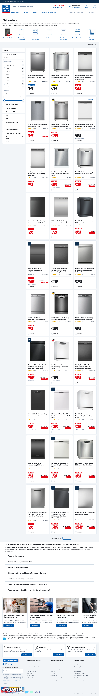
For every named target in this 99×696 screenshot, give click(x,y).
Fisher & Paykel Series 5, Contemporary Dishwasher (59, 222)
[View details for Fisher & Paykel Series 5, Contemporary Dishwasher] (61, 206)
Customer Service (79, 660)
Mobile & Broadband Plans (33, 667)
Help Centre (77, 664)
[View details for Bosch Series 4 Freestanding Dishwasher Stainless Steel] (85, 449)
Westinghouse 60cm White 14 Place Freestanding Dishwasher (85, 125)
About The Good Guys (57, 660)
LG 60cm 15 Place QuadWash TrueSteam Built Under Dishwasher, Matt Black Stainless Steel (60, 515)
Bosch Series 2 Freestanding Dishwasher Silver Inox (60, 76)
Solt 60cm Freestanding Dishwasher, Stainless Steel (36, 76)
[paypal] (27, 692)
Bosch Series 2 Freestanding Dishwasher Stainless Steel (84, 173)
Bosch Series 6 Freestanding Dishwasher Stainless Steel (60, 125)
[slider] (4, 100)
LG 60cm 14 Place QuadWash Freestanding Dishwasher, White (60, 465)
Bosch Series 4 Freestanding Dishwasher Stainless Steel (84, 464)
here (23, 1)
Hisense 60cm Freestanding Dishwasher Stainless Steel (84, 318)
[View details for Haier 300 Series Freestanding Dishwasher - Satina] (38, 110)
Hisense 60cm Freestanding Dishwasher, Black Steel (36, 222)
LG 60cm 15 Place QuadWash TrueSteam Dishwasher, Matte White (60, 416)
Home (3, 17)
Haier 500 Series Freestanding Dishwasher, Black (37, 415)
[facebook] (3, 664)
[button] (15, 621)
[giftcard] (39, 692)
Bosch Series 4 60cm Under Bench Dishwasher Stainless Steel (60, 173)
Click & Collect (77, 669)
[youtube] (11, 664)
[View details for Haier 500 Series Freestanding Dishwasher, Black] (38, 400)
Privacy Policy (16, 680)
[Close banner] (23, 688)
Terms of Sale (85, 693)
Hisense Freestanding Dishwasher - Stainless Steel (36, 318)
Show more (6, 90)
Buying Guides (30, 675)
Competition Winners (79, 673)
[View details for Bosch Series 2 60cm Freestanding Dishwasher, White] (85, 400)
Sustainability (54, 675)
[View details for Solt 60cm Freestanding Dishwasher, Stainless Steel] (38, 61)
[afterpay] (31, 692)
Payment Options (31, 671)
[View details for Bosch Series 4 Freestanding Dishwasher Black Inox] (85, 206)
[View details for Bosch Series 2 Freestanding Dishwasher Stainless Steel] (85, 157)
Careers (52, 667)
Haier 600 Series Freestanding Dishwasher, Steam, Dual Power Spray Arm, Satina (37, 514)
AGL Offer (53, 673)
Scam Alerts (77, 677)
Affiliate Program (55, 680)
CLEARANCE (72, 12)
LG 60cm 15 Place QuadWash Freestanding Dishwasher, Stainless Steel (84, 270)
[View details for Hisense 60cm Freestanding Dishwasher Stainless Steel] (85, 303)
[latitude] (36, 692)
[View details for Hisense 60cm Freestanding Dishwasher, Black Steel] (38, 206)
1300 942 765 (57, 7)
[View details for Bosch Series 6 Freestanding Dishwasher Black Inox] (61, 303)
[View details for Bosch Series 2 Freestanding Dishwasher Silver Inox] (61, 61)
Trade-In (53, 671)
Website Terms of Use (7, 680)
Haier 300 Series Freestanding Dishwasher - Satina (37, 125)
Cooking (8, 17)
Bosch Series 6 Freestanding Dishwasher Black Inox (60, 318)
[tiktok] (9, 664)
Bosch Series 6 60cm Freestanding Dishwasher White (59, 366)
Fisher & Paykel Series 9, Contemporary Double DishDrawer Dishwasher (35, 270)
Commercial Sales (78, 680)
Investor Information (56, 677)
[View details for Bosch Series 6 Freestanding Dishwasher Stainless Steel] (61, 110)
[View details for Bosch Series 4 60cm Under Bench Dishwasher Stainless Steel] (61, 157)
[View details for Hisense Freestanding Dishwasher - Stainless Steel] (38, 303)
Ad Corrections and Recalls (81, 675)
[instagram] (6, 664)
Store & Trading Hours (32, 664)
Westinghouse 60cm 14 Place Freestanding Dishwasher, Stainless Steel (84, 77)
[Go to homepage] (6, 9)
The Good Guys (54, 664)
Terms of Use (94, 693)
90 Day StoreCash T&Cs (25, 639)
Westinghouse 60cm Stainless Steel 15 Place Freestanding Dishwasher (37, 173)
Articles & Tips (30, 677)
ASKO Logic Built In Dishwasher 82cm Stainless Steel (85, 513)
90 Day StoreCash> (32, 669)
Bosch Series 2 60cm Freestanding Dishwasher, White (83, 416)
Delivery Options (78, 667)
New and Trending (55, 669)
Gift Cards (29, 673)
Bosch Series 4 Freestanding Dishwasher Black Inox (84, 222)
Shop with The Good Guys (34, 660)
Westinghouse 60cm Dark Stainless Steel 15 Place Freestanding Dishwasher (59, 270)
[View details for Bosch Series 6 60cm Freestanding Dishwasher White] (61, 350)
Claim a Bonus (77, 671)
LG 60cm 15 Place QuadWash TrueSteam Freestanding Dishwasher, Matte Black (37, 366)
